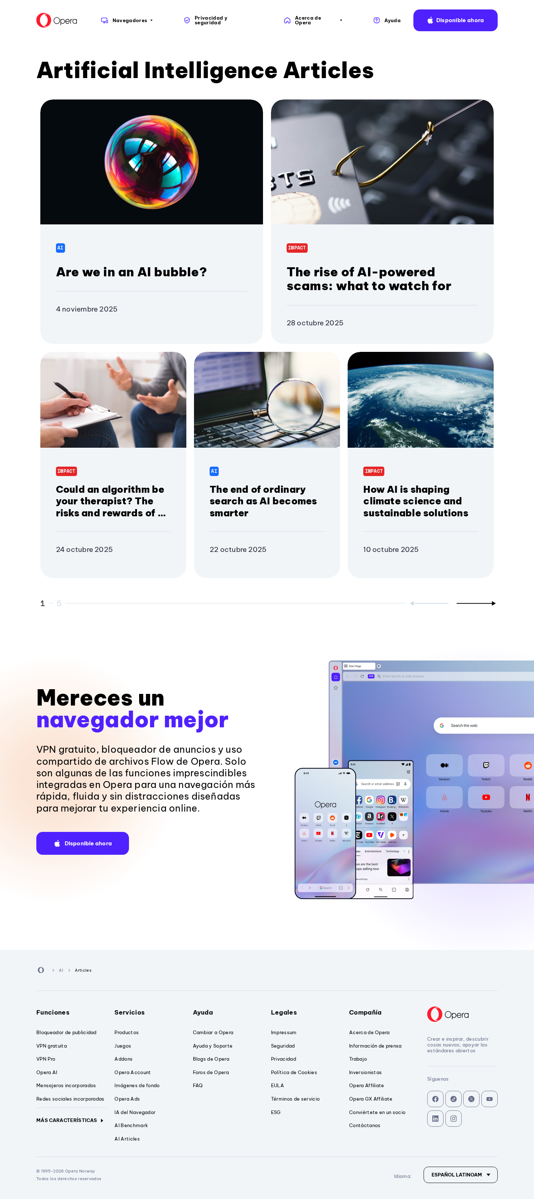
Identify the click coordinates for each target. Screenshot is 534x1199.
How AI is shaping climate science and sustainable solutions (415, 501)
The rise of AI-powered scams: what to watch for (369, 278)
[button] (455, 20)
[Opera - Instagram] (453, 1118)
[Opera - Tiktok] (453, 1099)
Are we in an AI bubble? (131, 272)
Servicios (129, 1012)
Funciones (52, 1012)
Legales (284, 1012)
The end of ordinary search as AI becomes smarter (263, 501)
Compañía (365, 1012)
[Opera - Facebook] (435, 1099)
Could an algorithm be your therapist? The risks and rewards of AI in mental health (112, 507)
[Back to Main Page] (56, 20)
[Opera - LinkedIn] (435, 1118)
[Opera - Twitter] (471, 1099)
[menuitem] (126, 20)
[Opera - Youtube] (489, 1099)
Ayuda (203, 1012)
